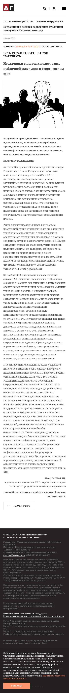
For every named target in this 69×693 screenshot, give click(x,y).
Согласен (16, 686)
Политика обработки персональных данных (25, 613)
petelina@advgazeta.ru (14, 554)
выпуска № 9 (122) (27, 46)
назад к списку (22, 506)
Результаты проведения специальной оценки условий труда (33, 616)
